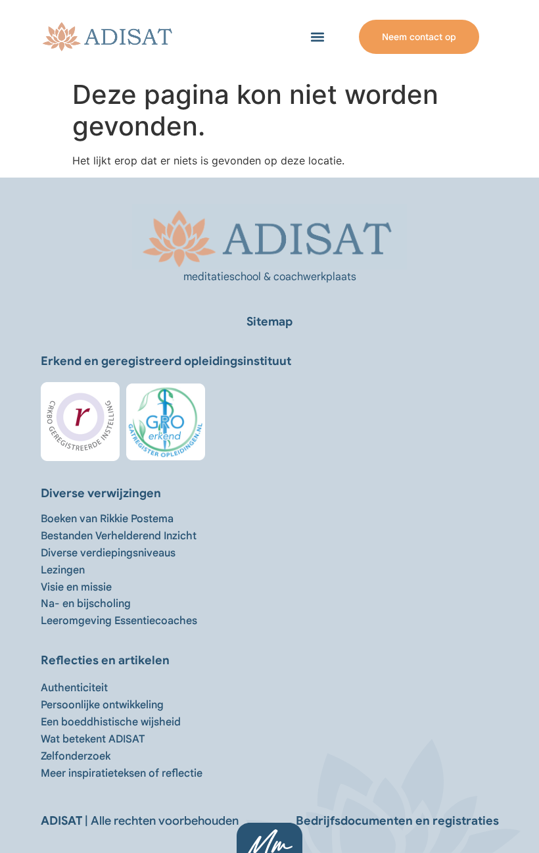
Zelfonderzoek (75, 756)
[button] (318, 37)
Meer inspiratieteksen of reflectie (121, 773)
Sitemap (269, 321)
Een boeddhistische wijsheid (111, 722)
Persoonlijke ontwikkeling (102, 705)
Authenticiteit (74, 688)
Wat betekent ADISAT (93, 739)
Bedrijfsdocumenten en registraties (397, 821)
